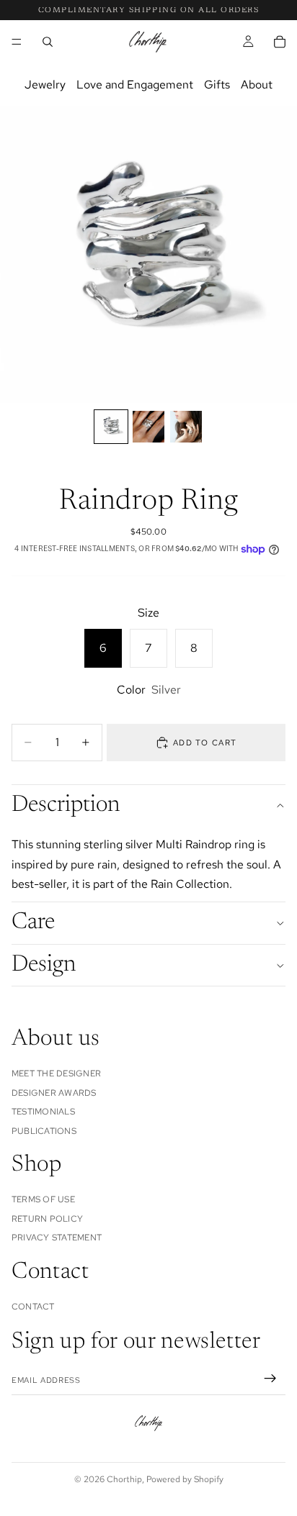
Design (44, 964)
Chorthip (124, 1479)
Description (66, 805)
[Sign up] (270, 1379)
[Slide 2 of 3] (148, 426)
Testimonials (43, 1111)
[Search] (47, 42)
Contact (33, 1307)
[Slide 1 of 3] (111, 426)
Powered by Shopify (184, 1479)
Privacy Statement (57, 1238)
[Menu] (16, 41)
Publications (44, 1131)
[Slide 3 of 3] (186, 426)
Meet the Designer (56, 1074)
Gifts (217, 84)
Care (33, 922)
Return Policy (47, 1219)
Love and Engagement (134, 84)
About (256, 84)
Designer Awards (54, 1093)
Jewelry (45, 84)
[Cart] (280, 42)
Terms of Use (43, 1200)
